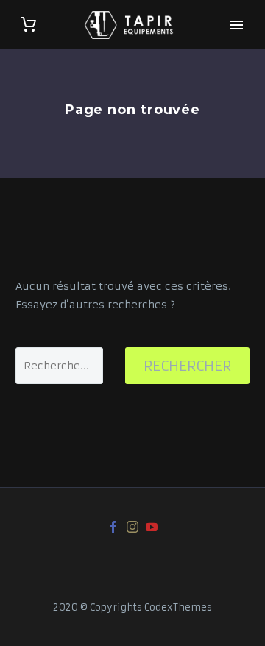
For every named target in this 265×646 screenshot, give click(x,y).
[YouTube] (152, 527)
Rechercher (187, 366)
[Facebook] (113, 527)
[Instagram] (132, 527)
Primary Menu (236, 25)
